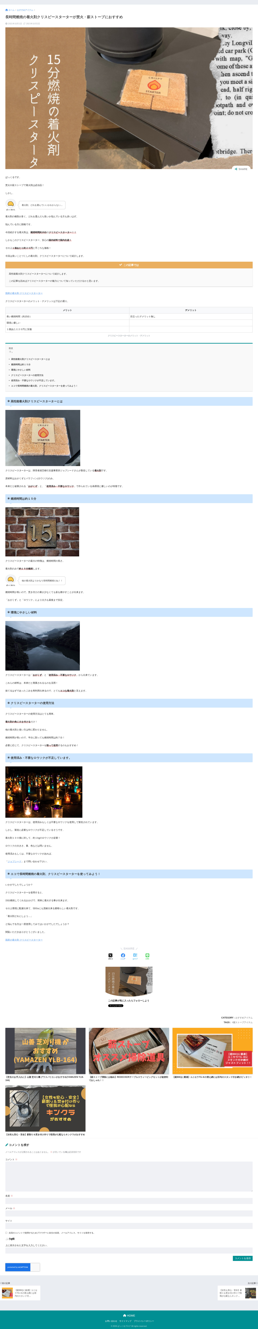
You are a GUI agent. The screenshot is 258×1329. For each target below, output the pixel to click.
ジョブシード (14, 861)
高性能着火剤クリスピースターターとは (30, 359)
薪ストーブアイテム (243, 1022)
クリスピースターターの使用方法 (27, 375)
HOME (130, 1315)
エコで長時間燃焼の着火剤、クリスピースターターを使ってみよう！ (44, 386)
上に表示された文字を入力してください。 (27, 1245)
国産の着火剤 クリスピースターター (24, 293)
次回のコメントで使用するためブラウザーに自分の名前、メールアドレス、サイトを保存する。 (52, 1233)
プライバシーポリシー (144, 1321)
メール (10, 1208)
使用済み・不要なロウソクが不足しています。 (33, 380)
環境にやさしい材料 (21, 370)
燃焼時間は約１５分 (21, 364)
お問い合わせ (111, 1321)
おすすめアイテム (244, 1017)
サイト (8, 1221)
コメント (11, 1159)
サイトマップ (125, 1321)
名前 (9, 1196)
